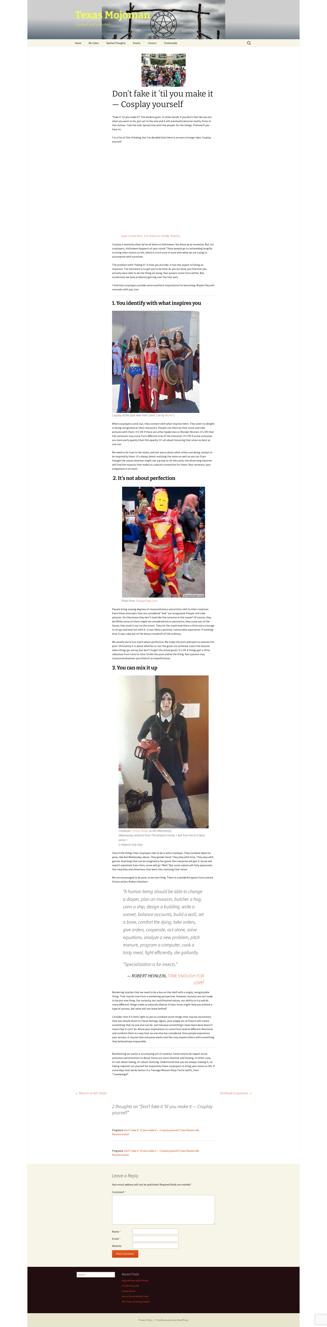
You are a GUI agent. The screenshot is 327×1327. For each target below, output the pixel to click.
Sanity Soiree (128, 1291)
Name (116, 1231)
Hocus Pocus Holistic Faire (135, 1296)
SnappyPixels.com (146, 601)
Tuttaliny (175, 236)
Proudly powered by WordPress (172, 1320)
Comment (119, 1192)
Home (78, 43)
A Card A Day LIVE (130, 1285)
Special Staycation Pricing (135, 1280)
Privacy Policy (145, 1320)
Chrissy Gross (140, 831)
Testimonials (170, 43)
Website (117, 1246)
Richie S (170, 415)
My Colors (94, 43)
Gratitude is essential (236, 1093)
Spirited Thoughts (116, 43)
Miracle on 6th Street (90, 1093)
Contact (152, 43)
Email (116, 1238)
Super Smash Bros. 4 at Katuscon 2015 (143, 236)
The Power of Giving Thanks (136, 1301)
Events (137, 43)
